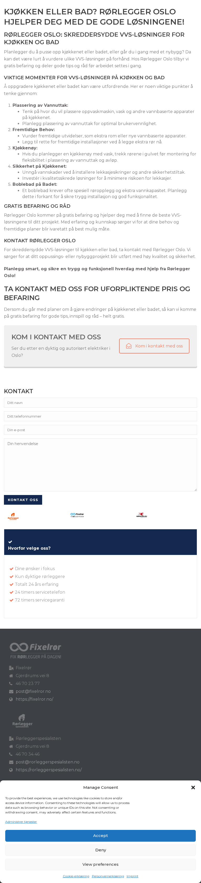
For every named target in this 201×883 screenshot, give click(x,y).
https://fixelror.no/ (34, 699)
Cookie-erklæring (76, 876)
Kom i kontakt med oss (159, 346)
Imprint (132, 876)
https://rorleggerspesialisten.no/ (49, 770)
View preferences (100, 864)
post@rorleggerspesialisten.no (48, 762)
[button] (193, 787)
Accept (100, 835)
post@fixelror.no (33, 691)
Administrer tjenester (21, 822)
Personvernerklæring (108, 876)
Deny (100, 849)
